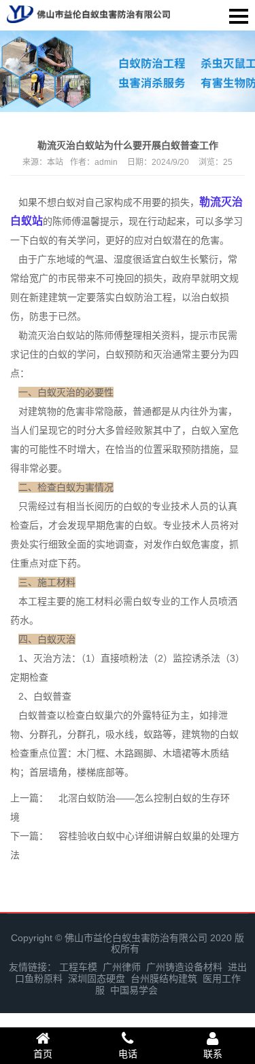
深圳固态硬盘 (96, 978)
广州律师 (122, 967)
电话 (127, 1053)
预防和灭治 (148, 354)
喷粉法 (134, 658)
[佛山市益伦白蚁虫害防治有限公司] (88, 12)
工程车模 (78, 967)
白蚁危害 (191, 544)
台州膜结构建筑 (164, 978)
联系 (212, 1053)
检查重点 (29, 753)
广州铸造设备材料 (184, 967)
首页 (42, 1053)
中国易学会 (134, 990)
